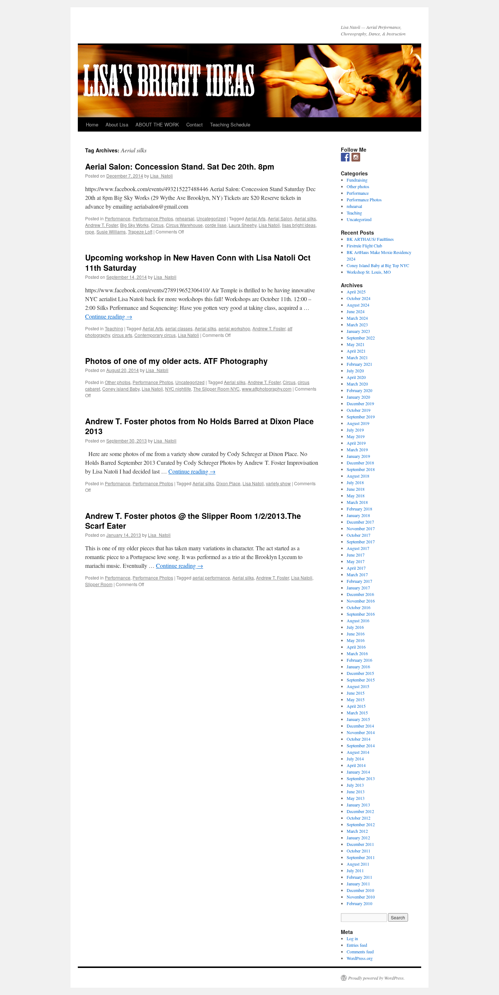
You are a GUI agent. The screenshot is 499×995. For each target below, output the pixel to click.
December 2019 (360, 403)
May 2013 (356, 798)
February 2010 (359, 903)
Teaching (114, 328)
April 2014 (356, 765)
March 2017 (357, 574)
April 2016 (356, 647)
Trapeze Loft (140, 231)
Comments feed (360, 951)
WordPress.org (360, 958)
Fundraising (357, 180)
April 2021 (356, 351)
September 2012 (361, 824)
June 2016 (356, 634)
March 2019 (357, 449)
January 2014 (358, 772)
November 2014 (361, 732)
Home (92, 124)
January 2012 (358, 837)
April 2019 (356, 443)
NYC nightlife (178, 389)
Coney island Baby (121, 389)
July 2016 (355, 627)
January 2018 (358, 515)
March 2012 (357, 831)
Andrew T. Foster (101, 225)
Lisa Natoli (269, 225)
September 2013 (361, 778)
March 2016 (357, 653)
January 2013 (358, 805)
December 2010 (360, 890)
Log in (352, 938)
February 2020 (359, 390)
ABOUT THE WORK (157, 124)
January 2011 (358, 883)
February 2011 (359, 877)
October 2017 (358, 535)
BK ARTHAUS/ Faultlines (370, 239)
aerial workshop (234, 328)
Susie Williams (111, 231)
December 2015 (360, 673)
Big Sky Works (134, 225)
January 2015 (358, 719)
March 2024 (357, 318)
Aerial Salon (280, 218)
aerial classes (179, 328)
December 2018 (360, 463)
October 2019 (358, 410)
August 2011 (358, 864)
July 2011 (355, 870)
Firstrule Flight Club (364, 245)
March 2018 (357, 502)
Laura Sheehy (242, 225)
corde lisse (215, 225)
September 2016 (361, 614)
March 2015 (357, 712)
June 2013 (356, 791)
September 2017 (361, 541)
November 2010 (361, 897)
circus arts (122, 335)
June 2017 (356, 555)
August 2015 (358, 686)
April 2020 (356, 377)
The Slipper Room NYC (216, 389)
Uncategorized (211, 218)
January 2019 (358, 456)
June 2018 (356, 489)
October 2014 (358, 739)
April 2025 (356, 292)
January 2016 (358, 666)
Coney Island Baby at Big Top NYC (378, 265)
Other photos (117, 382)
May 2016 (356, 640)
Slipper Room (99, 584)
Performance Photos (153, 218)
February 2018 (359, 509)
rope (89, 231)
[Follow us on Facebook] (345, 157)
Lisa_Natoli (161, 175)
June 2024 (356, 311)
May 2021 (356, 344)
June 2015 (356, 693)
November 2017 (361, 528)
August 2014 (358, 752)
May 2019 (356, 436)
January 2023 (358, 331)
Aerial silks (305, 218)
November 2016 (361, 601)
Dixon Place (228, 483)
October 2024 (358, 298)
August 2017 (358, 548)
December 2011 (360, 844)
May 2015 (356, 699)
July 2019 (355, 430)
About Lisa (117, 124)
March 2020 (357, 384)
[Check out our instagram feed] (355, 157)
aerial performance (211, 577)
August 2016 (358, 620)
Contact (194, 124)
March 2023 (357, 324)
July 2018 (355, 482)
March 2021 (357, 357)
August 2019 (358, 423)
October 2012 (358, 818)
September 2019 (361, 416)
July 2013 (355, 785)
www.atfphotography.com (267, 389)
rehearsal (184, 218)
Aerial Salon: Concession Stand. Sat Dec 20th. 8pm (179, 166)
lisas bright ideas (299, 225)
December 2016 (360, 594)
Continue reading (108, 316)
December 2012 (360, 811)
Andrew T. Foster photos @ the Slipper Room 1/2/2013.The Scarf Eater (193, 520)
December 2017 (360, 522)
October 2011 (358, 851)
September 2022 (361, 338)
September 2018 (361, 469)
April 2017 (356, 568)
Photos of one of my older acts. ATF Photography (176, 360)
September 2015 (361, 680)
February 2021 (359, 364)
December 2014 (360, 726)
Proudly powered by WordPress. (376, 978)
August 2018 (358, 476)
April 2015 (356, 706)
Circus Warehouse (184, 225)
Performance (117, 218)
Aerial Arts (255, 218)
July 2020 (355, 370)
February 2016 (359, 660)
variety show (278, 483)
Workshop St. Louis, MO (369, 272)
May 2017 (356, 561)
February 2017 (359, 581)
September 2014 (361, 745)
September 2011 (361, 857)
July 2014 (355, 759)
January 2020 (358, 397)
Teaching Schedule (230, 124)
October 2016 (358, 607)
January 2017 (358, 587)
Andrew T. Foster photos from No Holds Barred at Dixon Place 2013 (199, 425)
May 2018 (356, 495)
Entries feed (357, 945)
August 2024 (358, 305)
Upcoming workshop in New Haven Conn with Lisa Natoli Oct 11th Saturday (198, 262)
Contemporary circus (155, 335)
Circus (157, 225)
